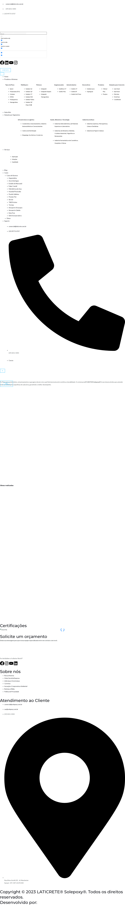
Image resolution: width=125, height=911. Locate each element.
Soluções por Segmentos (12, 115)
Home (6, 76)
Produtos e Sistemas (11, 79)
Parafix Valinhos (14, 194)
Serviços (7, 150)
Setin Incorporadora (15, 216)
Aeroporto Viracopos (15, 208)
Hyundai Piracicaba (15, 191)
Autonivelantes (71, 85)
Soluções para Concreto (116, 85)
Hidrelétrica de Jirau (15, 189)
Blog (5, 170)
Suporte (6, 221)
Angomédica (13, 178)
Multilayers (24, 85)
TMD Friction (13, 202)
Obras (9, 218)
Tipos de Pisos (9, 85)
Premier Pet (12, 197)
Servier (11, 199)
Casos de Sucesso (12, 175)
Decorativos (86, 85)
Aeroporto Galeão (14, 210)
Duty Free (12, 213)
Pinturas (39, 85)
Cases (6, 173)
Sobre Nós (7, 112)
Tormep (11, 205)
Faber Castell (13, 186)
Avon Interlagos (14, 181)
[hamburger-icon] (2, 74)
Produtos (101, 85)
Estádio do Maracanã (15, 183)
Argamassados (59, 85)
